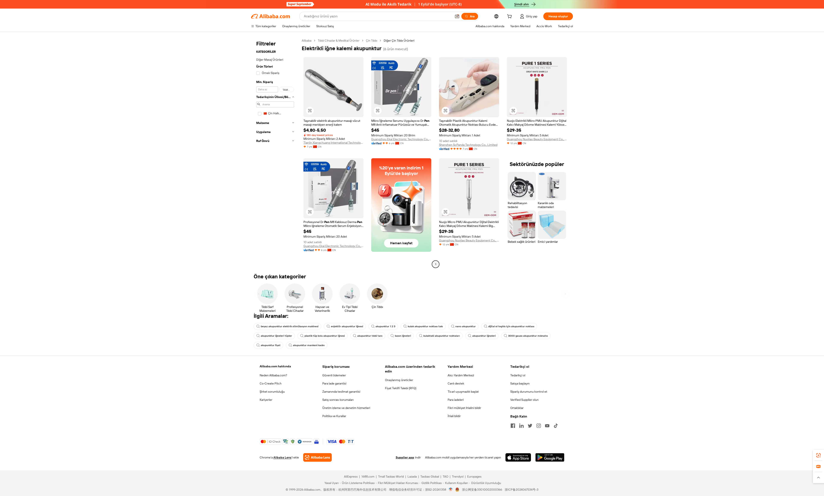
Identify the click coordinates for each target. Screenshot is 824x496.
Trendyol (458, 476)
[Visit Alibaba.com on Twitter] (530, 425)
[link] (818, 455)
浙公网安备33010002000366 (482, 489)
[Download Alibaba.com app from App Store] (518, 457)
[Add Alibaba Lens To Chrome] (317, 457)
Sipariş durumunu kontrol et (528, 391)
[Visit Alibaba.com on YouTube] (547, 425)
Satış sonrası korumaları (338, 399)
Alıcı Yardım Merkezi (461, 375)
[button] (457, 16)
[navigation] (275, 153)
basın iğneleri (403, 335)
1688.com (367, 476)
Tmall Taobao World (391, 476)
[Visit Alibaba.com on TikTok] (555, 425)
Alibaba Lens (282, 457)
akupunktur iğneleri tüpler (276, 335)
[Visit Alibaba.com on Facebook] (512, 425)
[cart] (510, 17)
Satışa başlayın (520, 383)
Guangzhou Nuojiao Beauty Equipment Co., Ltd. (537, 139)
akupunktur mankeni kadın (309, 345)
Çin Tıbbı (371, 40)
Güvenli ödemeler (334, 375)
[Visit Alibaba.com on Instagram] (538, 425)
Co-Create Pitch (271, 383)
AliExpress (351, 476)
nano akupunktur (465, 326)
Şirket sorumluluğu (272, 391)
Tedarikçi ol (517, 375)
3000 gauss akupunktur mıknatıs (528, 335)
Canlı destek (456, 383)
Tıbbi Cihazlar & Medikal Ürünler (338, 40)
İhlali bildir (454, 416)
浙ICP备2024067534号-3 (521, 489)
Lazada (412, 476)
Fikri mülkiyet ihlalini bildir (464, 408)
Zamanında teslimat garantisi (341, 391)
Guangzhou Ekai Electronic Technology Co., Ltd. (401, 139)
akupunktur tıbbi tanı (369, 335)
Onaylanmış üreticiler (399, 380)
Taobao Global (429, 476)
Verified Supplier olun (524, 399)
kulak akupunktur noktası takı (425, 326)
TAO (445, 476)
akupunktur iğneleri (484, 335)
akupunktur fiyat (270, 345)
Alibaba (306, 40)
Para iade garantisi (334, 383)
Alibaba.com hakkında (275, 366)
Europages (474, 476)
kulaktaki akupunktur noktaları (441, 335)
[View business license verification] (451, 489)
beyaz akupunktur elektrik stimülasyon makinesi (289, 326)
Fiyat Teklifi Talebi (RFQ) (400, 388)
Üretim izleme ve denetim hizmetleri (346, 408)
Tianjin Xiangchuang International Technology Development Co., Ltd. (333, 142)
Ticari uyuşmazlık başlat (463, 391)
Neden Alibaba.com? (273, 375)
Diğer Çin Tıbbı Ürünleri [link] (399, 40)
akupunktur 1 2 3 (385, 326)
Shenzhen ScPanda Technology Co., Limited (468, 144)
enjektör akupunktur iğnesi (347, 326)
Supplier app (405, 457)
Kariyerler (266, 399)
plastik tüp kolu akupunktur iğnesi (324, 335)
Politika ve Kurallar (334, 416)
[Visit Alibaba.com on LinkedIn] (521, 425)
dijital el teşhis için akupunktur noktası (511, 326)
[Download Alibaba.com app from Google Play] (549, 457)
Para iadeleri (456, 399)
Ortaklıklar (517, 408)
